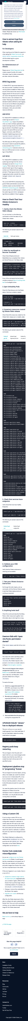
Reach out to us (6, 916)
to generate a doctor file (13, 56)
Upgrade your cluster (10, 893)
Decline (14, 25)
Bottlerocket (5, 672)
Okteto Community (16, 54)
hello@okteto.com (7, 1005)
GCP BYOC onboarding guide (10, 188)
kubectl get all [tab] (6, 337)
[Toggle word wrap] (21, 223)
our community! (14, 950)
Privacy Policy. (16, 18)
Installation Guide (6, 965)
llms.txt (4, 996)
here (18, 845)
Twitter (4, 1008)
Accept (14, 21)
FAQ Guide (22, 31)
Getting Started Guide (8, 968)
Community (5, 986)
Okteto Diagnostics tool (16, 70)
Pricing (4, 994)
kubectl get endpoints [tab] (17, 527)
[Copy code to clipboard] (23, 223)
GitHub (4, 989)
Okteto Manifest (6, 970)
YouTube (4, 991)
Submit (14, 954)
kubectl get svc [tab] (7, 527)
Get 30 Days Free (7, 1010)
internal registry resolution (15, 665)
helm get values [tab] (15, 236)
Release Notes (6, 975)
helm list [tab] (6, 236)
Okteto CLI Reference (8, 972)
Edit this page (7, 924)
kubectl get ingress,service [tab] (14, 337)
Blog (3, 984)
